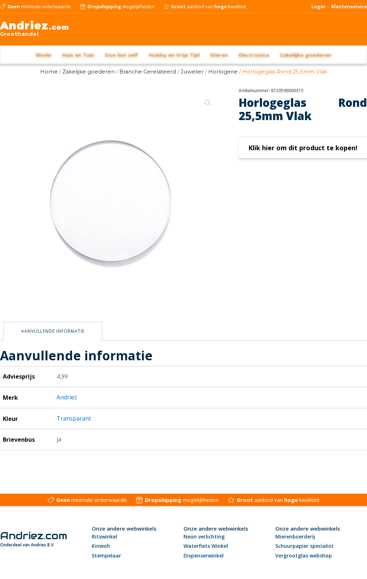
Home (49, 71)
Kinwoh (101, 545)
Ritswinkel (104, 536)
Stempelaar (106, 555)
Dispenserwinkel (204, 555)
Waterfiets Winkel (206, 545)
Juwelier (192, 71)
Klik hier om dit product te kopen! (302, 147)
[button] (207, 102)
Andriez (67, 397)
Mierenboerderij (295, 536)
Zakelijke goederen (88, 71)
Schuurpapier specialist (304, 545)
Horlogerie (223, 71)
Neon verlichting (204, 536)
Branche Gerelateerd (147, 71)
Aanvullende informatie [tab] (53, 331)
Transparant (74, 418)
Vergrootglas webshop (303, 555)
